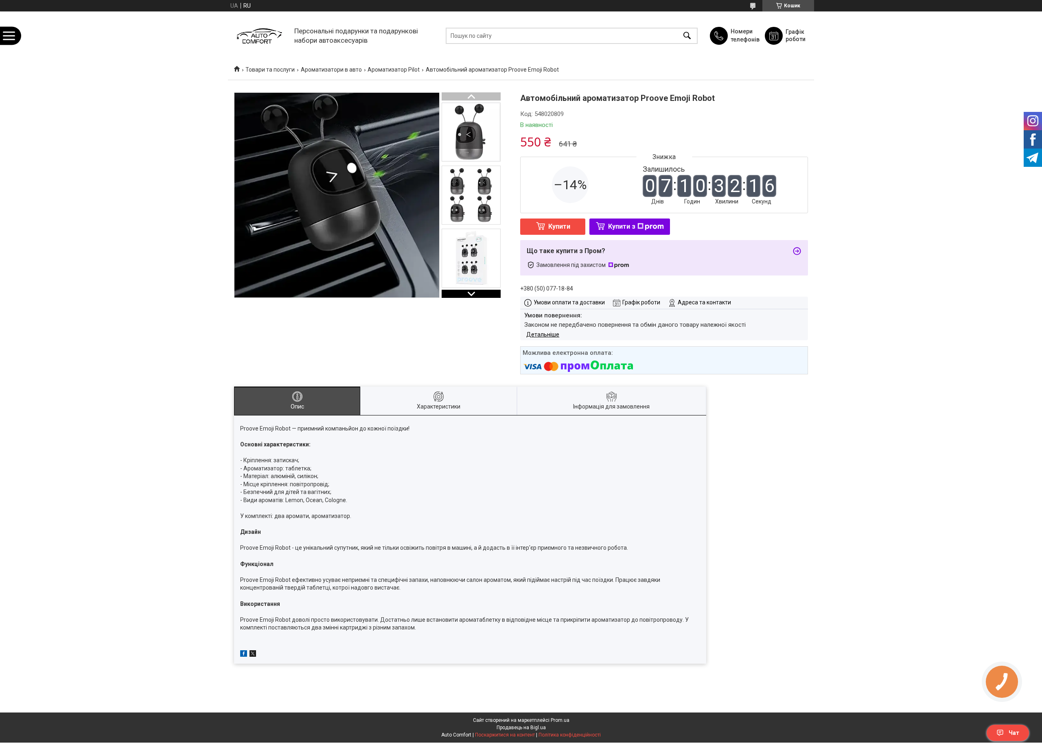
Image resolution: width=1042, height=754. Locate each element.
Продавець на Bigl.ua (521, 727)
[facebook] (243, 654)
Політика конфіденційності (570, 735)
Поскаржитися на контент (505, 735)
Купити (559, 226)
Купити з (621, 226)
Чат (1014, 733)
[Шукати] (687, 35)
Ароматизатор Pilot (394, 69)
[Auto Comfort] (259, 35)
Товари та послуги (270, 69)
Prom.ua (560, 720)
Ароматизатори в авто (331, 69)
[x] (253, 654)
